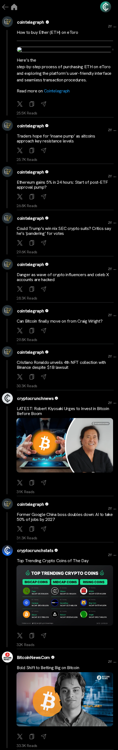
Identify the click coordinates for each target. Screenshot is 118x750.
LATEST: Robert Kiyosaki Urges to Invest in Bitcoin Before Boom (63, 411)
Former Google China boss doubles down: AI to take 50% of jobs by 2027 (65, 517)
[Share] (44, 104)
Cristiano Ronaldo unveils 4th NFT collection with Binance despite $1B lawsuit (61, 364)
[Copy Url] (32, 151)
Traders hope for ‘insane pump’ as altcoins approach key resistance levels (56, 138)
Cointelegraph (57, 91)
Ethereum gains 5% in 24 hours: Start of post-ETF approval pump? (62, 184)
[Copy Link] (32, 104)
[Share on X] (20, 104)
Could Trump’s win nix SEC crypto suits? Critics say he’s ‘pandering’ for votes (64, 231)
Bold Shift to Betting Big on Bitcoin (48, 668)
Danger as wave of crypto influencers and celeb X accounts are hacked (63, 277)
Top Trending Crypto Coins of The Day (52, 561)
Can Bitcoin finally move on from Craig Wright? (60, 321)
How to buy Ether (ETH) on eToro (47, 32)
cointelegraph (30, 22)
